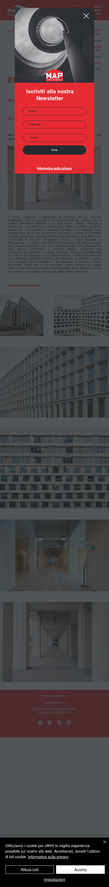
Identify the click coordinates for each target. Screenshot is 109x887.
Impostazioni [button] (54, 879)
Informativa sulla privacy (54, 168)
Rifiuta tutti (30, 869)
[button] (86, 16)
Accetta (80, 869)
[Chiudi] (101, 845)
